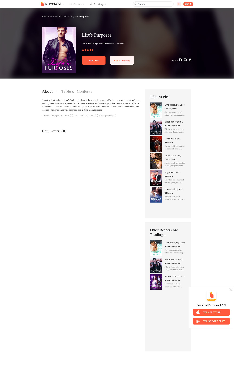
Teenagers (78, 115)
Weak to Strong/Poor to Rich (56, 115)
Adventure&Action (63, 16)
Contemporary (171, 109)
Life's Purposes (82, 16)
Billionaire (169, 142)
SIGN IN (188, 4)
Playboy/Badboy (106, 115)
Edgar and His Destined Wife (172, 172)
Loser (91, 115)
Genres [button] (77, 4)
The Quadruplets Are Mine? (173, 189)
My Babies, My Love (175, 104)
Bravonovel (47, 16)
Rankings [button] (98, 4)
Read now (94, 60)
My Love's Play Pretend (172, 138)
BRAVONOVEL (54, 4)
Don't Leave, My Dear (173, 155)
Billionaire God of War (173, 121)
